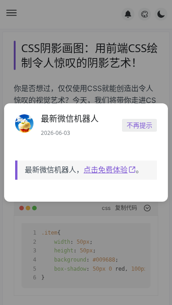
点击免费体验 (105, 169)
